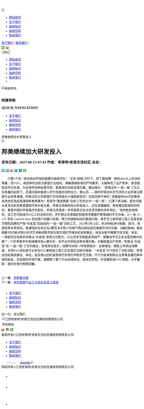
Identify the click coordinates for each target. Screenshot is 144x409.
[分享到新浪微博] (7, 47)
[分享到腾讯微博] (16, 170)
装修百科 (15, 31)
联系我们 (15, 35)
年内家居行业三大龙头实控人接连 (36, 282)
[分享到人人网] (20, 170)
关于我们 (15, 22)
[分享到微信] (3, 47)
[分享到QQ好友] (7, 329)
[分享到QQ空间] (7, 170)
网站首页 (15, 17)
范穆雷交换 (21, 277)
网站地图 (25, 362)
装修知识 (15, 26)
